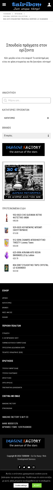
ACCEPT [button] (37, 485)
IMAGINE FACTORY (9, 403)
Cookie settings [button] (21, 485)
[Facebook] (19, 467)
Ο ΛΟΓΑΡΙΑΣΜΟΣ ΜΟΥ (10, 338)
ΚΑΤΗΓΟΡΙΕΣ (7, 303)
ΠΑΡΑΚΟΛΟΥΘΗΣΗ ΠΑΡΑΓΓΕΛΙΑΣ (14, 343)
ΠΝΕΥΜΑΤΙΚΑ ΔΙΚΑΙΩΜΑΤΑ (12, 387)
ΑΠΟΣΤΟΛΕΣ (6, 378)
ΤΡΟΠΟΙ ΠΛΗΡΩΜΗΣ (9, 373)
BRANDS (5, 308)
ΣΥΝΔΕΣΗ (5, 333)
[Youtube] (29, 467)
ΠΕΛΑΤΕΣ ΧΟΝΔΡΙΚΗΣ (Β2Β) (12, 352)
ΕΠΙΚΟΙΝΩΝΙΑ (7, 408)
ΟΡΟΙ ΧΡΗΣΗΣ (7, 383)
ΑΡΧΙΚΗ (5, 298)
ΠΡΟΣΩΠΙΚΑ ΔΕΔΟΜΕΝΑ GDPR (13, 348)
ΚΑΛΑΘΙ (5, 317)
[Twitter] (24, 467)
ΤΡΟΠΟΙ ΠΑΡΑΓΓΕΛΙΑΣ (10, 368)
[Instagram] (33, 467)
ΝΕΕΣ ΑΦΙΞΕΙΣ (7, 312)
